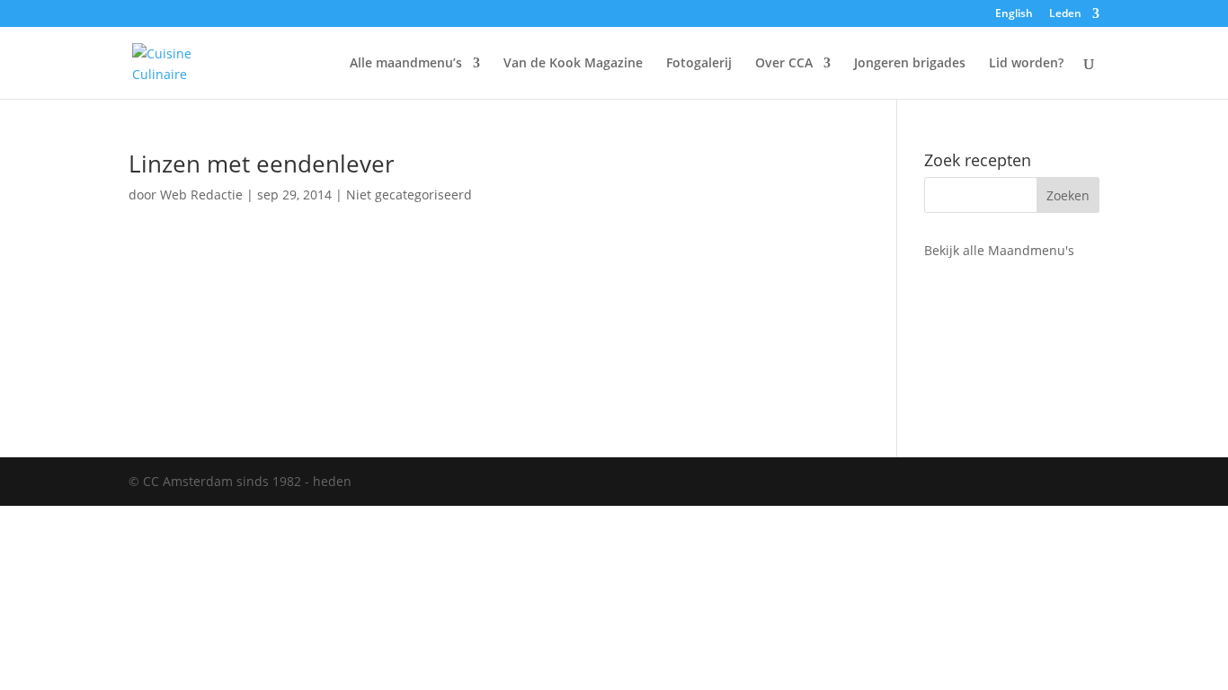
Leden (1065, 14)
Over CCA (784, 64)
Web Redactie (201, 194)
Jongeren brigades (909, 64)
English (1014, 14)
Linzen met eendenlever (262, 163)
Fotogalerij (699, 64)
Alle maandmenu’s (406, 64)
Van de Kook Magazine (573, 64)
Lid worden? (1026, 64)
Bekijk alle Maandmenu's (999, 250)
